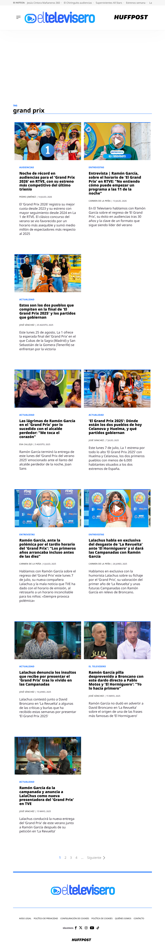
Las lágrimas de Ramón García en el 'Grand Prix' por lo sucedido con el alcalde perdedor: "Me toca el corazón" (47, 429)
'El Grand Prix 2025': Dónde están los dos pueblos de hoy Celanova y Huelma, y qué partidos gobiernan (115, 427)
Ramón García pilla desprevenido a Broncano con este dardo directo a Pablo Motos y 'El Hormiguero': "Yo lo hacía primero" (116, 680)
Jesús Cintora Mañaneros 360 (44, 2)
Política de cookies (102, 918)
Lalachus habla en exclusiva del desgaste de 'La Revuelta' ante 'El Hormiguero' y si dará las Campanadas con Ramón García (116, 548)
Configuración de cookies (74, 918)
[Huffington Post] (131, 17)
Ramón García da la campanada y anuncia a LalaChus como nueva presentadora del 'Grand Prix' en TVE (46, 795)
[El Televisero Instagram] (86, 928)
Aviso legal (25, 918)
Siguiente (94, 858)
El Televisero (97, 666)
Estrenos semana (136, 2)
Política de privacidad (46, 918)
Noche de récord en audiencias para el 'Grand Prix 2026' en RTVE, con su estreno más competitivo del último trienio (47, 181)
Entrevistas (96, 167)
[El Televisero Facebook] (76, 928)
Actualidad (26, 299)
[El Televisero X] (80, 928)
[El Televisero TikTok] (98, 928)
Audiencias (26, 167)
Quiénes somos (123, 918)
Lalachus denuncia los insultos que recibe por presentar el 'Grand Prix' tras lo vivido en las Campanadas (47, 678)
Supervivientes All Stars (109, 2)
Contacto (139, 918)
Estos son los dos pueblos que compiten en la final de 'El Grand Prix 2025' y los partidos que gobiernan (47, 311)
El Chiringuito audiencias (78, 2)
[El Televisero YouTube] (92, 928)
